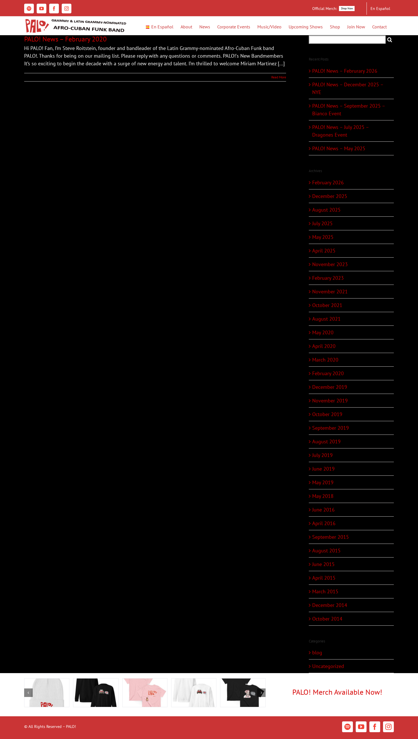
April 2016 (324, 523)
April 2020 (324, 346)
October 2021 (327, 305)
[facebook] (374, 726)
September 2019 (330, 428)
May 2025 (323, 237)
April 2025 (324, 250)
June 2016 (323, 509)
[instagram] (388, 726)
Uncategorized (328, 666)
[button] (28, 692)
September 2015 (330, 537)
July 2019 (322, 455)
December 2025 (329, 196)
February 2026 (328, 182)
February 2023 (328, 278)
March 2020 (325, 359)
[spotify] (347, 726)
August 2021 (326, 319)
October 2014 (327, 618)
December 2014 (329, 605)
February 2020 (328, 373)
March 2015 (325, 591)
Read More (278, 77)
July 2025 (322, 223)
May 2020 (323, 332)
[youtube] (361, 726)
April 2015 (324, 578)
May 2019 (323, 482)
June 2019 (323, 468)
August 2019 (326, 441)
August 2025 (326, 209)
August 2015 (326, 550)
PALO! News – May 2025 (338, 148)
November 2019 (330, 400)
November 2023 (330, 264)
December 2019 (329, 387)
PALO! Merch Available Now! (337, 692)
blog (317, 652)
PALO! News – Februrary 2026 (344, 71)
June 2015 (323, 564)
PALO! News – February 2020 (65, 39)
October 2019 (327, 414)
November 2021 (330, 291)
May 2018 (323, 496)
